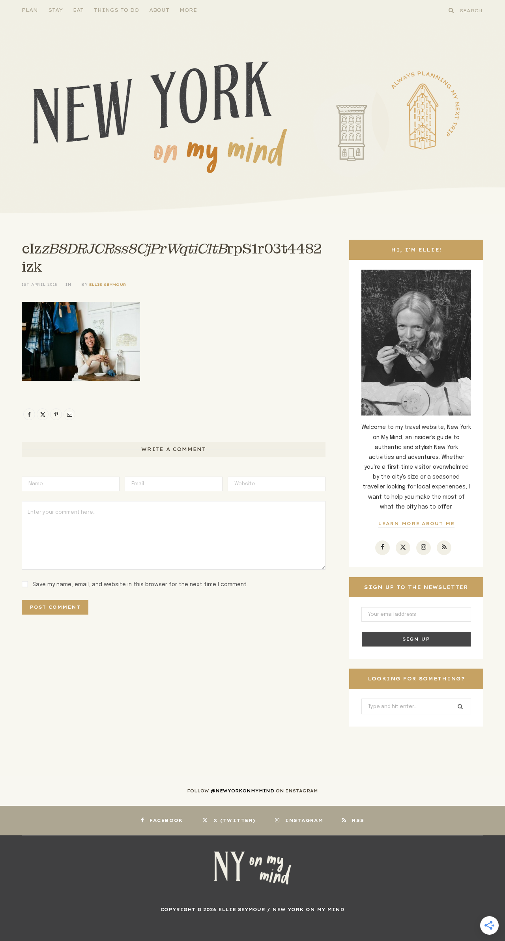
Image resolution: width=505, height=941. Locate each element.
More (188, 10)
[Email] (69, 414)
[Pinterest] (56, 414)
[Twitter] (43, 414)
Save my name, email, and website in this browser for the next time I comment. (140, 584)
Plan (30, 10)
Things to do (116, 10)
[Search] (451, 10)
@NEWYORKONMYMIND (242, 791)
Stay (55, 10)
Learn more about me (416, 523)
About (159, 10)
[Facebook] (29, 414)
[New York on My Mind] (252, 117)
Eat (78, 10)
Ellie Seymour (107, 284)
